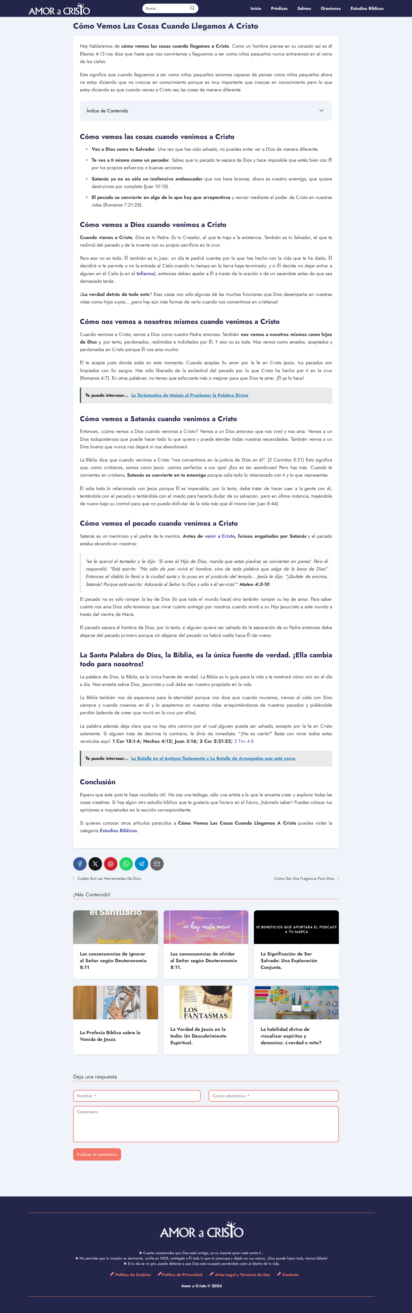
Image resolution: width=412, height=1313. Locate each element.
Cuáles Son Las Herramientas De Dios (109, 878)
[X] (95, 864)
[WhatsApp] (126, 864)
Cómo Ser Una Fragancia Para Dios (304, 878)
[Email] (157, 864)
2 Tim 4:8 (244, 741)
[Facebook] (80, 864)
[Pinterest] (110, 864)
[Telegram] (141, 864)
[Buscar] (192, 8)
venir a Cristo (220, 536)
